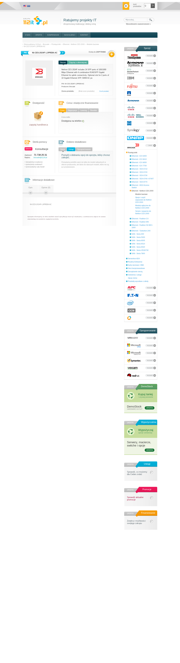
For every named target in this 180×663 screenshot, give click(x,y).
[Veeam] (132, 368)
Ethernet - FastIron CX (140, 219)
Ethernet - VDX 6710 (139, 169)
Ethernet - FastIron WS (140, 222)
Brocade (46, 44)
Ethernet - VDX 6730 (139, 175)
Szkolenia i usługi (134, 275)
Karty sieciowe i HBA (136, 265)
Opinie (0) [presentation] (45, 187)
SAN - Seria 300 (138, 234)
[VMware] (133, 337)
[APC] (131, 288)
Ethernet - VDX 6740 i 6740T (143, 179)
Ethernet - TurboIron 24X (141, 231)
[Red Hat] (133, 375)
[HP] (132, 71)
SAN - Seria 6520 (138, 247)
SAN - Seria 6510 (138, 244)
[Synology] (133, 130)
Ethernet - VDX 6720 (139, 172)
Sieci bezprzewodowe (136, 268)
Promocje (146, 489)
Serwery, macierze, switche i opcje (140, 446)
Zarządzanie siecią (135, 272)
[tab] (63, 63)
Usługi (147, 464)
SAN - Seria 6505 (138, 241)
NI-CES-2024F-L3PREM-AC (34, 46)
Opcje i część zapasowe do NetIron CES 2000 (143, 199)
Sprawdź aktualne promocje (135, 498)
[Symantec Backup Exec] (134, 360)
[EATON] (133, 295)
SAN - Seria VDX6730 (140, 250)
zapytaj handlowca (38, 124)
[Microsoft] (134, 346)
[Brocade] (133, 146)
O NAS (27, 35)
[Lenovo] (133, 100)
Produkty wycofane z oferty (138, 281)
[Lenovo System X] (135, 64)
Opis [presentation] (30, 187)
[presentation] (63, 62)
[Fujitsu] (132, 86)
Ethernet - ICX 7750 (139, 166)
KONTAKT (84, 35)
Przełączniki (132, 153)
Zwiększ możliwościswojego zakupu (136, 522)
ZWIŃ (150, 145)
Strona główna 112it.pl (32, 44)
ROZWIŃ (150, 56)
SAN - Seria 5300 (138, 237)
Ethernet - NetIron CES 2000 (142, 191)
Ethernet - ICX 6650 (139, 162)
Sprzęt (147, 48)
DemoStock (147, 386)
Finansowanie (148, 513)
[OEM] (131, 310)
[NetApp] (129, 93)
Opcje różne (132, 278)
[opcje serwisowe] (129, 318)
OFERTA (38, 35)
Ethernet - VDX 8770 (139, 182)
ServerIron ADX (134, 259)
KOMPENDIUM (53, 35)
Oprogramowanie (148, 330)
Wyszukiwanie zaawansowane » (138, 24)
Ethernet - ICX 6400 (139, 156)
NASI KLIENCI (69, 35)
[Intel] (130, 303)
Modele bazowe (141, 194)
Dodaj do (97, 52)
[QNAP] (135, 138)
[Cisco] (131, 108)
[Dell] (129, 123)
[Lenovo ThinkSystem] (134, 56)
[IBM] (130, 77)
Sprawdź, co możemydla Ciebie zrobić (137, 473)
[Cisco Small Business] (135, 116)
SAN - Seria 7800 (138, 254)
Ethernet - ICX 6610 (139, 159)
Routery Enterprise (135, 262)
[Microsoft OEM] (134, 353)
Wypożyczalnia (148, 422)
